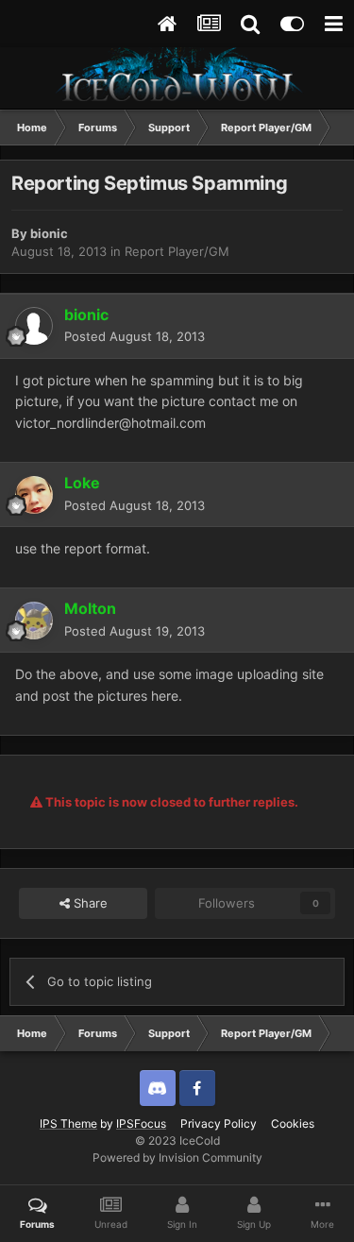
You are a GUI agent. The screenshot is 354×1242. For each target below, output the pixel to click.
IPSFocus (141, 1123)
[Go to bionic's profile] (34, 326)
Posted (134, 336)
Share (89, 902)
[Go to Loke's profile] (34, 495)
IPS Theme (68, 1123)
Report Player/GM (177, 251)
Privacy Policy (218, 1123)
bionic (49, 233)
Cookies (292, 1123)
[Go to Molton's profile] (34, 620)
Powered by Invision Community (177, 1157)
